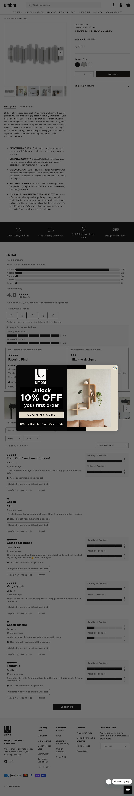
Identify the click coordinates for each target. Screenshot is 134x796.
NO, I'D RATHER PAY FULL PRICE (41, 424)
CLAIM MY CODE (41, 415)
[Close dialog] (115, 367)
